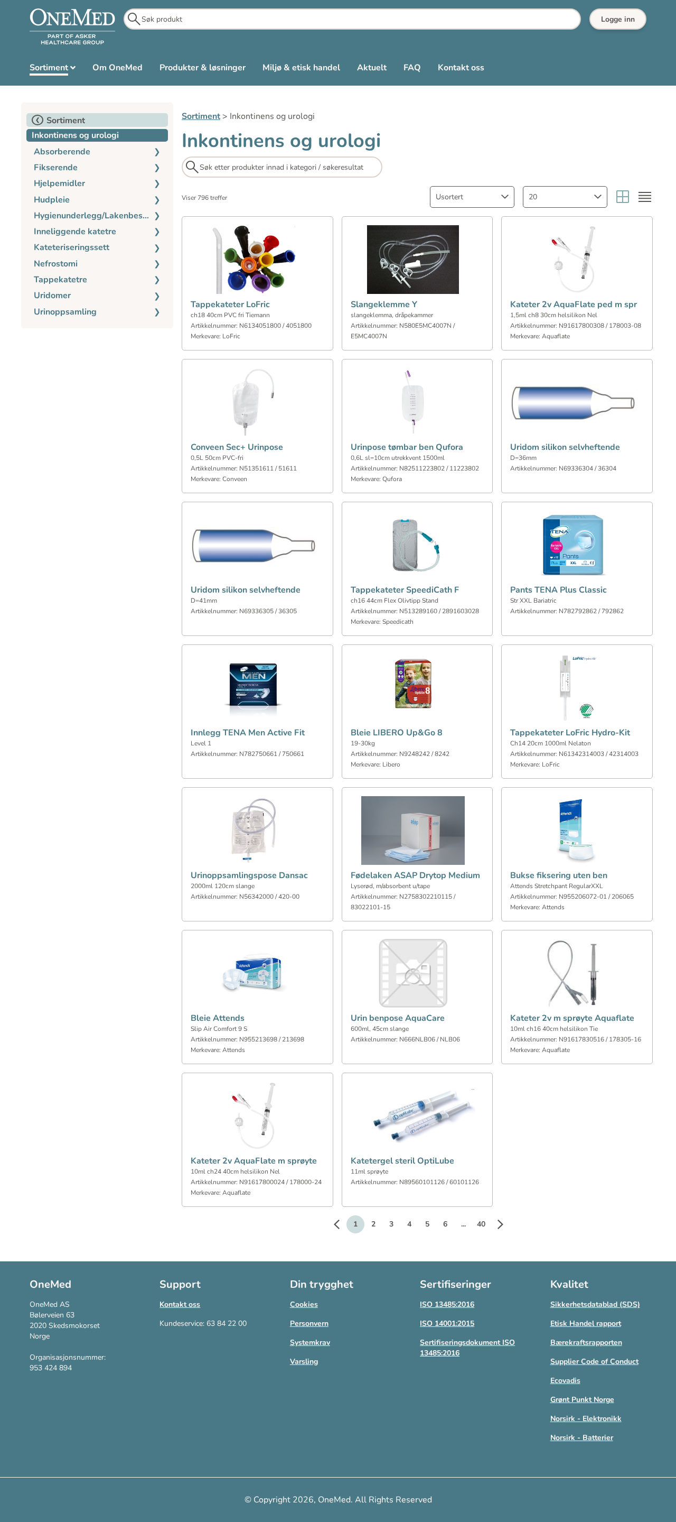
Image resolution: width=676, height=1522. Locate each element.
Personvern (309, 1323)
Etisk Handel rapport (585, 1323)
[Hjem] (72, 26)
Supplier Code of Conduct (594, 1362)
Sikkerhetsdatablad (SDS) (595, 1304)
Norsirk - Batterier (581, 1438)
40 (481, 1224)
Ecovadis (565, 1381)
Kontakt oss (179, 1304)
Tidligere (341, 1226)
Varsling (304, 1362)
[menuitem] (52, 70)
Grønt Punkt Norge (582, 1400)
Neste (495, 1226)
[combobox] (472, 197)
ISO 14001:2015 (447, 1323)
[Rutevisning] (623, 197)
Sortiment (201, 116)
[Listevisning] (645, 197)
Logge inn (618, 19)
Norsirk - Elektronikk (586, 1419)
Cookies (304, 1304)
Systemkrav (310, 1342)
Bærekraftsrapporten (586, 1342)
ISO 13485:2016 (447, 1304)
